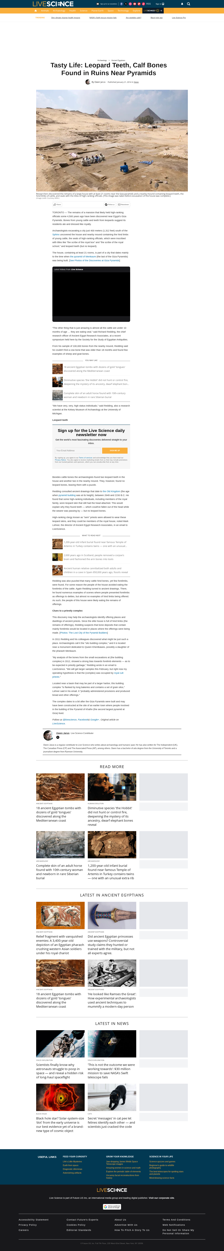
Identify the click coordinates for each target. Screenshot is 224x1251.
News (136, 82)
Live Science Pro (179, 18)
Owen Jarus (100, 82)
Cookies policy (76, 1225)
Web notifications (174, 1225)
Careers (24, 1230)
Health (72, 10)
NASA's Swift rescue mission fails (103, 18)
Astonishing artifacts (72, 1173)
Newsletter (125, 204)
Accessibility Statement (34, 1219)
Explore (136, 10)
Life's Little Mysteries (72, 1161)
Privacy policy (28, 1225)
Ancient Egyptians (118, 60)
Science (83, 10)
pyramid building (67, 495)
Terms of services (86, 458)
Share (59, 204)
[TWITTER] (58, 737)
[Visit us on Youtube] (134, 3)
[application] (91, 294)
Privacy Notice (60, 460)
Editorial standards (79, 1230)
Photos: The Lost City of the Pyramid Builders (83, 632)
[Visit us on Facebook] (121, 3)
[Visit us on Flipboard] (139, 3)
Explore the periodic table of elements (123, 1171)
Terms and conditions (176, 1219)
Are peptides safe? (133, 18)
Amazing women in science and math (123, 1168)
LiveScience (58, 723)
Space (111, 10)
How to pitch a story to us (132, 1230)
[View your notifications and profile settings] (182, 3)
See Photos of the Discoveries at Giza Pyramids (94, 260)
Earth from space (70, 1165)
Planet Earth (98, 10)
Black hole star (157, 18)
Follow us (111, 204)
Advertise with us (126, 1225)
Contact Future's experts (82, 1219)
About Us (120, 1219)
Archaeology (59, 10)
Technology (123, 10)
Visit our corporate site (161, 1198)
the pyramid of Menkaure (83, 256)
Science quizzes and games (162, 1161)
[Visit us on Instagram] (130, 3)
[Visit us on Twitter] (125, 3)
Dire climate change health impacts (65, 18)
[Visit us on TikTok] (143, 3)
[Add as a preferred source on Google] (112, 1207)
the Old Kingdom (111, 491)
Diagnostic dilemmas (72, 1169)
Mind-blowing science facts (161, 1178)
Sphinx (56, 234)
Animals (45, 10)
